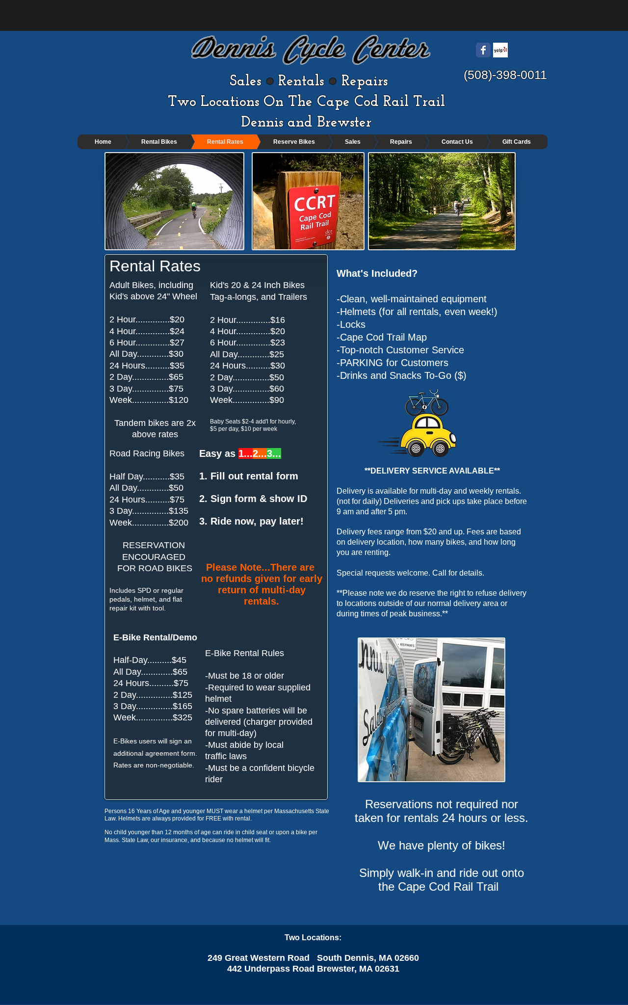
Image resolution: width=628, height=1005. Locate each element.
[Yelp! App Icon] (500, 50)
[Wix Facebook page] (483, 50)
